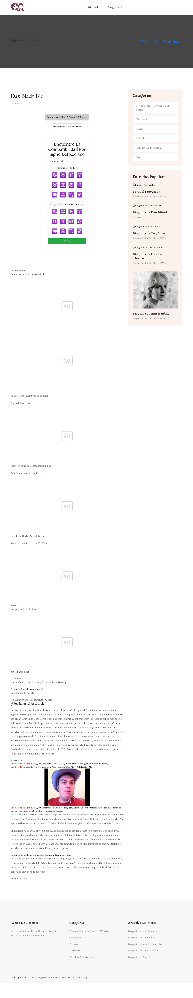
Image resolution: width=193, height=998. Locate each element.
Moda (139, 157)
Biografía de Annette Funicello (145, 944)
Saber (67, 241)
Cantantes (141, 119)
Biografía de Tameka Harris (143, 950)
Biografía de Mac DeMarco (142, 931)
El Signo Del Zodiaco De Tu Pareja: (67, 204)
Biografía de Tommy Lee (141, 937)
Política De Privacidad (60, 977)
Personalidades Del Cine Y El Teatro (153, 108)
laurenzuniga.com (38, 977)
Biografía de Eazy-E (139, 957)
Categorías (113, 7)
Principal (92, 7)
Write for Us (79, 977)
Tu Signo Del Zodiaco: (67, 167)
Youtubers (172, 41)
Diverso (140, 129)
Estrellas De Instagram (149, 148)
